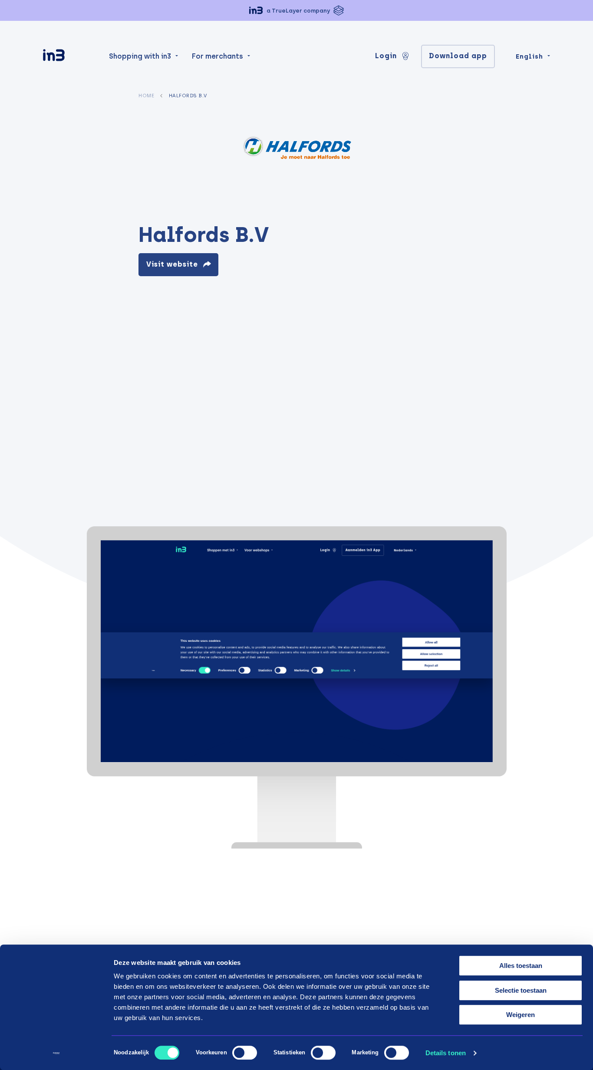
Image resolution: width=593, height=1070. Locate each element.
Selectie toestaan (521, 990)
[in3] (69, 57)
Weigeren (520, 1014)
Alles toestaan (520, 965)
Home (146, 95)
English (529, 56)
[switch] (244, 1053)
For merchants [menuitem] (217, 56)
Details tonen (445, 1053)
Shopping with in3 (140, 56)
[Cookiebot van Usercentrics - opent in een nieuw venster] (56, 1053)
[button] (296, 10)
